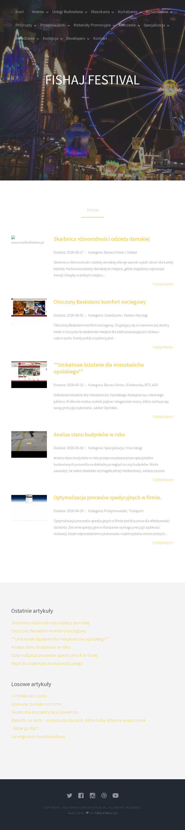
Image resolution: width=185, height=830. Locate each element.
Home (92, 210)
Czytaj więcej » (163, 284)
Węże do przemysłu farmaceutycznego (47, 663)
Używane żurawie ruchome (36, 704)
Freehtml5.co (106, 813)
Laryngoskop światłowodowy (38, 736)
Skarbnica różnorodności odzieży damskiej (102, 238)
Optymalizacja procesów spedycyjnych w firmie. (107, 497)
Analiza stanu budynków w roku (89, 434)
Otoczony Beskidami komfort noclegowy (100, 301)
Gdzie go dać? (24, 728)
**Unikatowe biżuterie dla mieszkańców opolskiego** (99, 368)
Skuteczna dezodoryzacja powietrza (44, 712)
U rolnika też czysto (29, 695)
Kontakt (100, 38)
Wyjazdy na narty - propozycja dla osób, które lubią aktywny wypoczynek (78, 720)
